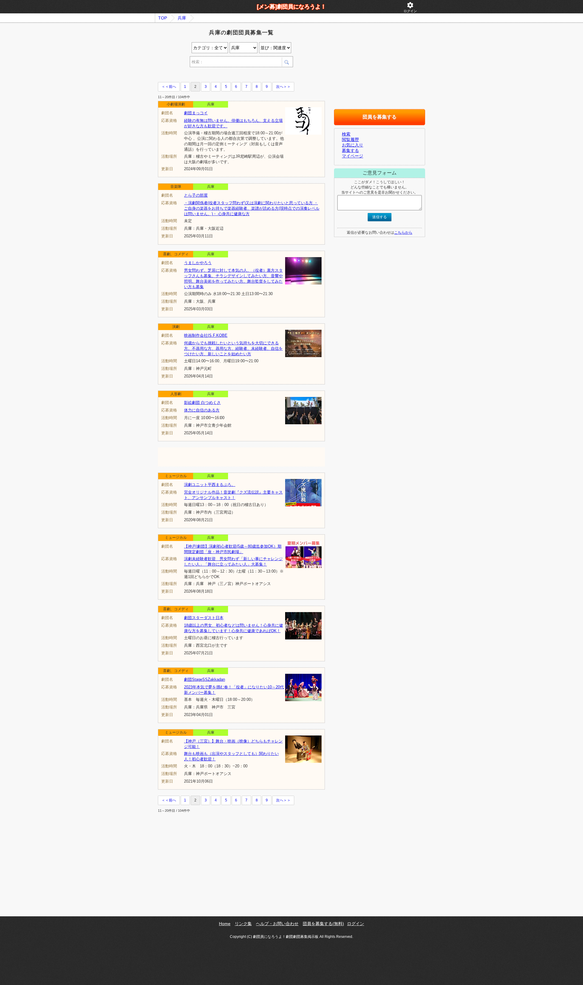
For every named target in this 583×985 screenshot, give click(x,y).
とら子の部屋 (196, 195)
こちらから (403, 232)
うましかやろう (198, 262)
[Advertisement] (229, 75)
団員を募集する (380, 116)
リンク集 (243, 923)
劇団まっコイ (196, 113)
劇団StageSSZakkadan (204, 679)
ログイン (410, 7)
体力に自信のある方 (202, 410)
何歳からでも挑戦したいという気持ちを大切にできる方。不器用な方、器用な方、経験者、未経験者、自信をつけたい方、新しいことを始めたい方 (233, 348)
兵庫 (182, 17)
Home (224, 923)
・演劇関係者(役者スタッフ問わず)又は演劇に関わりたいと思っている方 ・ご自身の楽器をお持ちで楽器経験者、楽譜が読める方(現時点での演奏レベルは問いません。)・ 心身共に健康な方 (251, 208)
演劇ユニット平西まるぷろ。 (209, 484)
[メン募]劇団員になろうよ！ (291, 7)
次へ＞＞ (283, 86)
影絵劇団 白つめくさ (202, 402)
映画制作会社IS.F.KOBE (205, 335)
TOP (162, 17)
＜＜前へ (169, 86)
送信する (379, 217)
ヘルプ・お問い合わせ (277, 923)
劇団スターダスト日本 (203, 617)
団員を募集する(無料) (323, 923)
